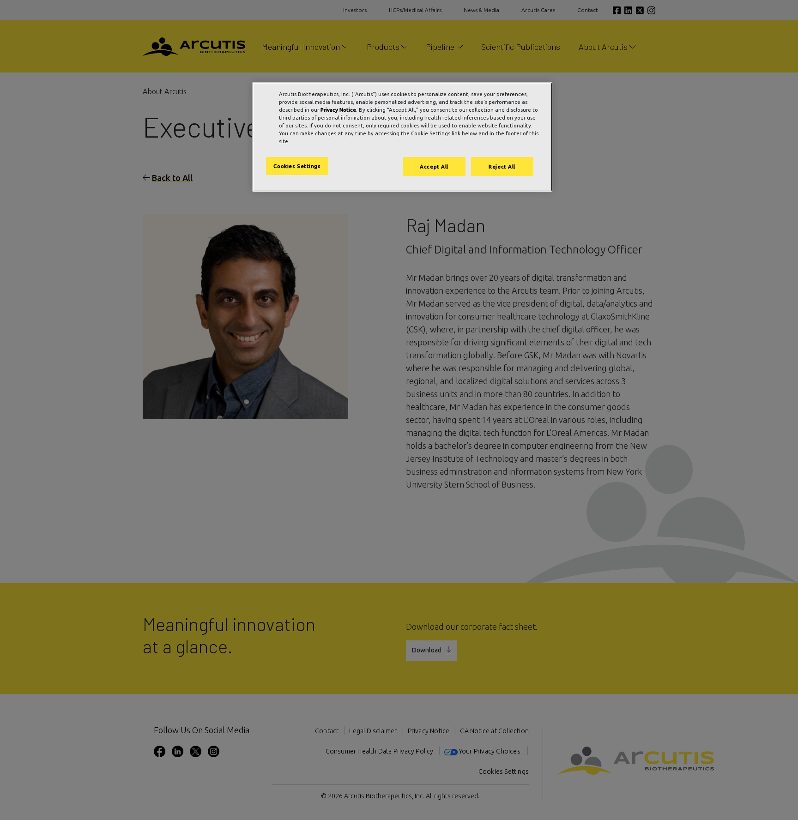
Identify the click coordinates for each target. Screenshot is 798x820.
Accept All (434, 166)
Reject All (502, 166)
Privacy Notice (338, 110)
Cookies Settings (296, 166)
